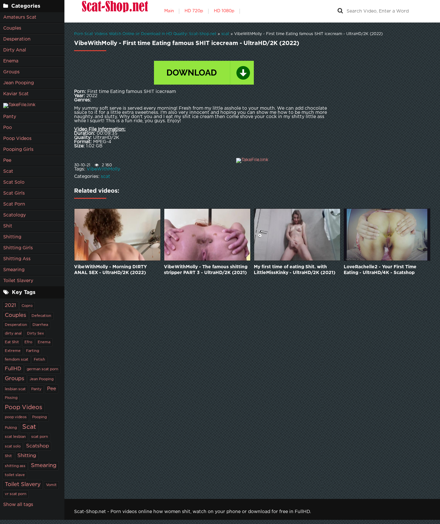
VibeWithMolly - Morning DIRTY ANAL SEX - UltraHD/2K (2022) (110, 270)
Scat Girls (14, 193)
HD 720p (194, 11)
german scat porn (42, 369)
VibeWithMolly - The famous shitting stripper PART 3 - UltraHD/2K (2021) (205, 270)
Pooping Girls (18, 150)
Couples (12, 28)
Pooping (39, 417)
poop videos (16, 417)
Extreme (13, 351)
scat (105, 177)
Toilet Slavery (18, 281)
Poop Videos (17, 139)
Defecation (41, 315)
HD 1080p (224, 11)
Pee (7, 160)
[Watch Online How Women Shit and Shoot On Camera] (114, 11)
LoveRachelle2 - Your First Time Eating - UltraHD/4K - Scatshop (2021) (380, 270)
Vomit (51, 485)
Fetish (39, 359)
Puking (11, 427)
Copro (27, 306)
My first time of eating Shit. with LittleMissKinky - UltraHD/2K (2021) (294, 270)
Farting (32, 351)
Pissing (11, 398)
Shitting (12, 237)
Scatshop (37, 446)
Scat (8, 171)
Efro (28, 342)
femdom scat (16, 359)
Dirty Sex (35, 333)
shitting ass (15, 466)
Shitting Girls (18, 248)
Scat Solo (13, 182)
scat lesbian (15, 436)
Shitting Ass (17, 259)
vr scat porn (15, 494)
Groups (11, 72)
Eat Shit (12, 342)
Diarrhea (40, 324)
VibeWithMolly (103, 169)
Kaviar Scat (16, 94)
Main (169, 11)
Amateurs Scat (19, 17)
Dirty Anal (14, 50)
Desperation (17, 39)
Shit (7, 226)
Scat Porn (14, 204)
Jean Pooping (18, 83)
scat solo (13, 446)
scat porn (39, 436)
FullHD (13, 369)
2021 (10, 305)
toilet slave (15, 475)
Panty (9, 117)
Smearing (13, 270)
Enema (10, 61)
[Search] (340, 11)
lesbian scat (15, 389)
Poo (7, 128)
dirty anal (13, 333)
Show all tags (18, 505)
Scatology (14, 215)
